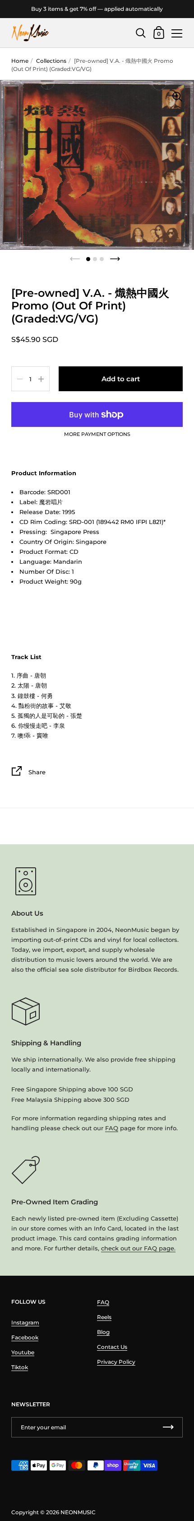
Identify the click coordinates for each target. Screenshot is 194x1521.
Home (19, 60)
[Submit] (168, 1427)
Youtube (22, 1352)
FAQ (111, 1128)
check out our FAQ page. (138, 1248)
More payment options (97, 434)
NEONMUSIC (78, 1512)
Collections (51, 60)
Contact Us (112, 1346)
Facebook (24, 1337)
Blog (103, 1332)
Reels (104, 1317)
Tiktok (19, 1367)
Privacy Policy (116, 1361)
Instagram (25, 1322)
